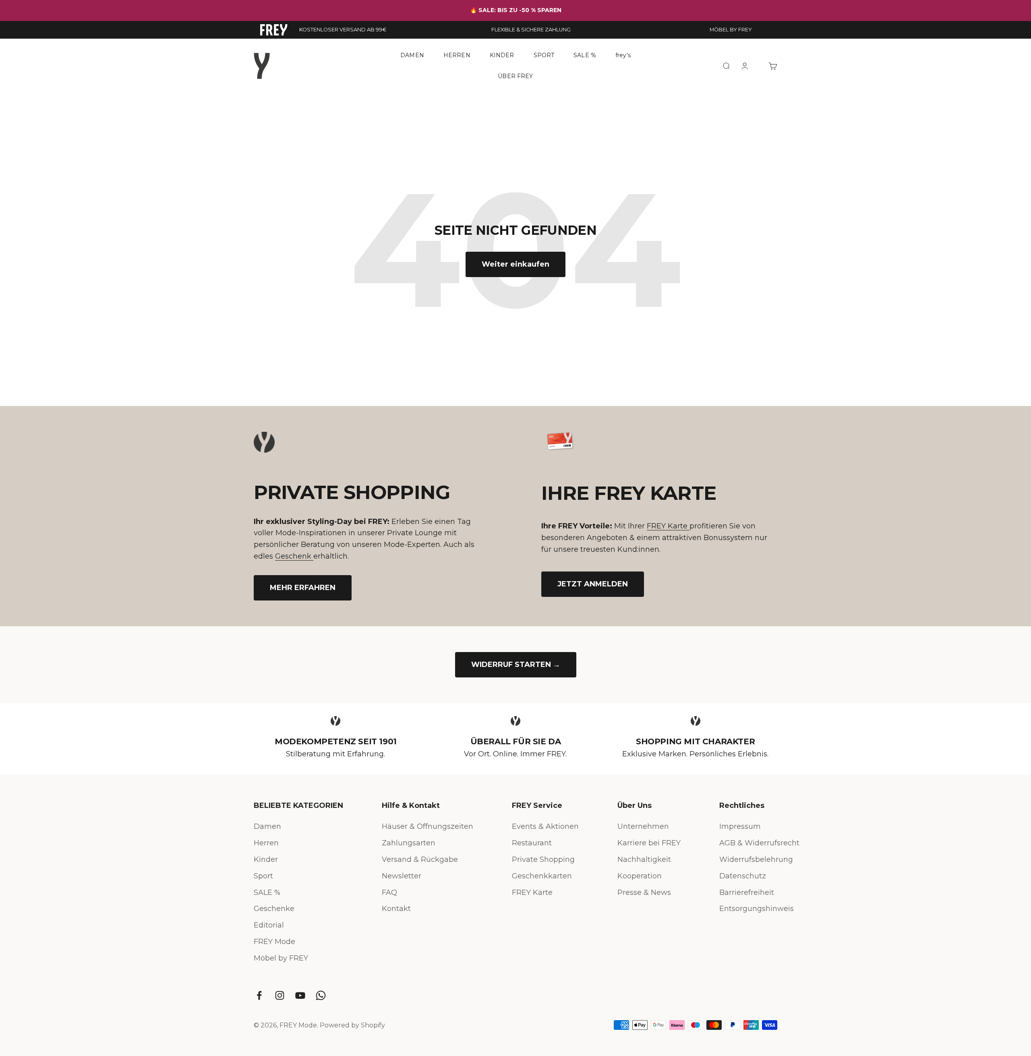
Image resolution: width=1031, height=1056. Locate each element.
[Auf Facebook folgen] (259, 995)
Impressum (740, 826)
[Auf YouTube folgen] (300, 995)
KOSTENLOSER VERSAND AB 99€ (342, 30)
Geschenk (294, 556)
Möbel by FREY (281, 958)
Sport (263, 876)
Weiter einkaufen (515, 264)
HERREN (456, 55)
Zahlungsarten (408, 843)
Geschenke (274, 908)
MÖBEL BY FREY (731, 30)
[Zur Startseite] (274, 29)
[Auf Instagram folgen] (279, 995)
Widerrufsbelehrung (756, 859)
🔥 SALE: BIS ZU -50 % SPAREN (515, 10)
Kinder (266, 859)
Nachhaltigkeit (644, 859)
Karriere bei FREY (649, 843)
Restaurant (532, 843)
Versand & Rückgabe (420, 859)
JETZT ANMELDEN (592, 584)
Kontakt (396, 908)
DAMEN (412, 55)
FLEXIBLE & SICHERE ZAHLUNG (531, 30)
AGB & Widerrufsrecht (759, 843)
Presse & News (644, 892)
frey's (623, 55)
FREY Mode (274, 941)
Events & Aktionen (545, 826)
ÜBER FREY (515, 75)
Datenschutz (742, 876)
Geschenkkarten (542, 876)
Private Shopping (543, 859)
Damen (267, 826)
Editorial (269, 925)
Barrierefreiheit (746, 892)
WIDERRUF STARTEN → (515, 664)
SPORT (544, 55)
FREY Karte (668, 526)
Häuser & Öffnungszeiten (427, 826)
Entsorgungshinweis (756, 908)
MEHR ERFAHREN (302, 587)
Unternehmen (643, 826)
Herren (266, 843)
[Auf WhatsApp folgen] (320, 995)
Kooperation (639, 876)
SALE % (584, 55)
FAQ (389, 892)
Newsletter (401, 876)
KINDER (502, 55)
